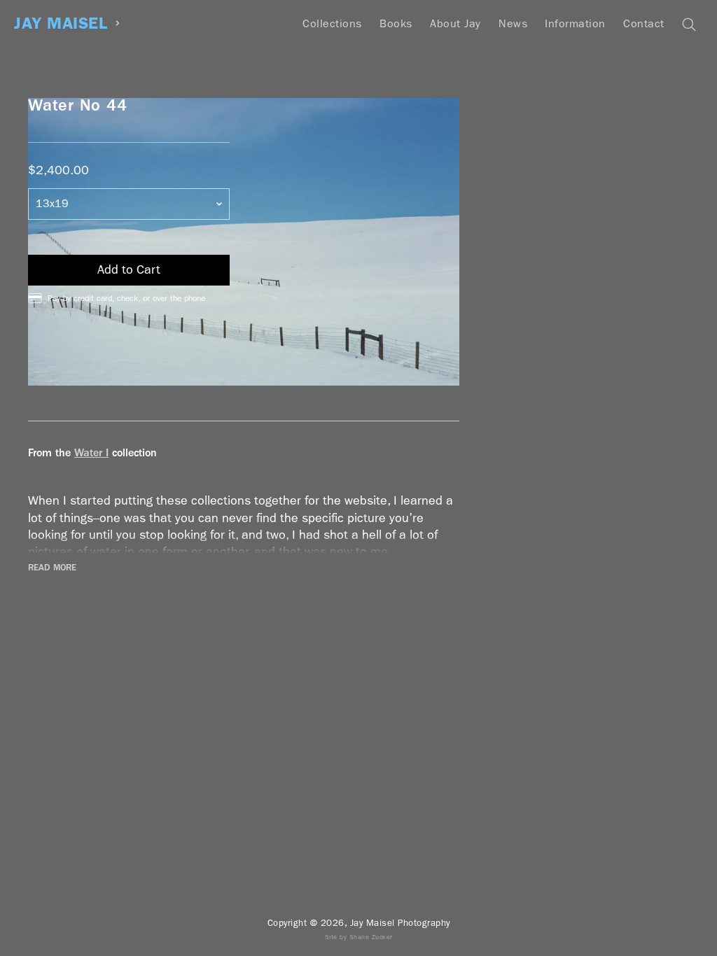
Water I (91, 452)
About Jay (455, 23)
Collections (332, 23)
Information (575, 23)
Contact (643, 23)
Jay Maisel (60, 23)
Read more (52, 567)
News (513, 23)
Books (396, 23)
